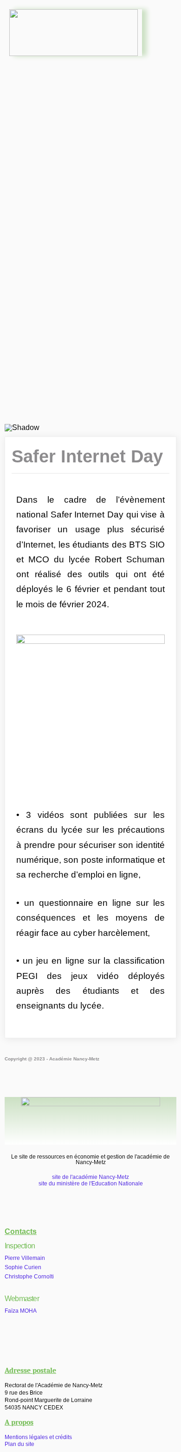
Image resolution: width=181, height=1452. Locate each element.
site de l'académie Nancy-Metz (90, 1177)
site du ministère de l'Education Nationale (91, 1183)
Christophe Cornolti (29, 1276)
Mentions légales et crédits (38, 1437)
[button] (90, 84)
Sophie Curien (23, 1267)
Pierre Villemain (25, 1258)
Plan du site (19, 1444)
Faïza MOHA (21, 1311)
